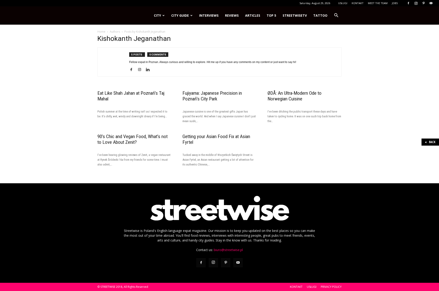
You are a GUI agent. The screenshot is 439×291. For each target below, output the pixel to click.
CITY (157, 15)
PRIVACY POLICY (331, 287)
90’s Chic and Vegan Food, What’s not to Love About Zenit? (132, 139)
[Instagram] (415, 3)
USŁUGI (342, 3)
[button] (336, 15)
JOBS (395, 3)
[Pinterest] (423, 3)
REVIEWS (232, 15)
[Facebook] (408, 3)
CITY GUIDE (180, 15)
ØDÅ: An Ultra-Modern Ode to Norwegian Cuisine (294, 96)
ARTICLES (252, 15)
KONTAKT (358, 3)
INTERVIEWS (209, 15)
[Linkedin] (149, 70)
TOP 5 (271, 15)
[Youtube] (431, 3)
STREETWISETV (295, 15)
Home (101, 32)
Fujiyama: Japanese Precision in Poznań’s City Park (212, 96)
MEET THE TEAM (378, 3)
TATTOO (320, 15)
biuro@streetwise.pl (228, 250)
